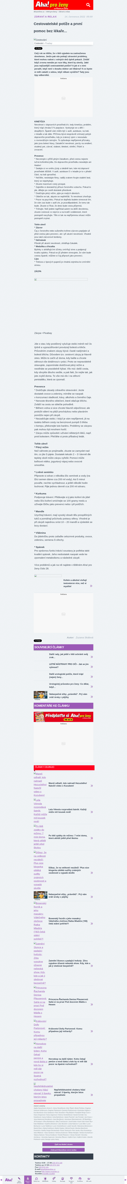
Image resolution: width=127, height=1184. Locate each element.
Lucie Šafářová (46, 1126)
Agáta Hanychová (40, 1108)
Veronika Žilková (61, 1137)
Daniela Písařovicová (69, 1110)
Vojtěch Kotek (81, 1137)
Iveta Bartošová (58, 1117)
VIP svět (88, 1181)
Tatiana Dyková (39, 1135)
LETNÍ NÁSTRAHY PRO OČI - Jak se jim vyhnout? (69, 665)
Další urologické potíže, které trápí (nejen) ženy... (66, 675)
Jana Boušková (58, 1119)
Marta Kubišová (48, 1128)
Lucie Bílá (82, 1124)
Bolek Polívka (79, 1108)
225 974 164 (55, 1165)
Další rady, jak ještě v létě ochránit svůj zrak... (68, 656)
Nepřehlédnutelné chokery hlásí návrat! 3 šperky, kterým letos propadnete (69, 1092)
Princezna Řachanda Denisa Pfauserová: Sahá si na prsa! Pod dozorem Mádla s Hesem (68, 1002)
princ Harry (55, 1139)
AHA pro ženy (51, 12)
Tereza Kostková (51, 1135)
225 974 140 (57, 1163)
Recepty (62, 1181)
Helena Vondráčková (65, 1115)
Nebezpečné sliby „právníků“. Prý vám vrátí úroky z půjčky (68, 695)
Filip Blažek (70, 1113)
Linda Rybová (73, 1124)
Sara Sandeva (49, 1133)
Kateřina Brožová (51, 1124)
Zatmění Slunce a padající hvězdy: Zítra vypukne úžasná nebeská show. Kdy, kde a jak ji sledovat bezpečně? (69, 963)
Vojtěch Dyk (72, 1137)
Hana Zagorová (51, 1115)
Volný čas (37, 1181)
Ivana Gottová (46, 1117)
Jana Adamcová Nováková (43, 1119)
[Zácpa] (61, 279)
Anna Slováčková (59, 1108)
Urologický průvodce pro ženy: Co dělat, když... (69, 685)
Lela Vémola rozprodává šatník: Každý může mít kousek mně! (67, 810)
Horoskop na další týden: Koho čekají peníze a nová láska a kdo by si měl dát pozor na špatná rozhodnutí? (68, 1061)
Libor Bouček (62, 1124)
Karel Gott (81, 1121)
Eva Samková (49, 1113)
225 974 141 (44, 1167)
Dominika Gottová (84, 1110)
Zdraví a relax (45, 16)
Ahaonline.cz (39, 12)
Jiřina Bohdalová (48, 1121)
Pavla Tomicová (65, 1130)
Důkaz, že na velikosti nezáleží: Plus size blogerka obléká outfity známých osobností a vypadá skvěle (69, 870)
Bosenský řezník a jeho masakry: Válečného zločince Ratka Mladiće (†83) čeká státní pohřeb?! (68, 921)
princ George (45, 1139)
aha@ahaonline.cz (48, 1169)
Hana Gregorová (39, 1115)
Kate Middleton (39, 1124)
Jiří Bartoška (86, 1119)
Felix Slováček (60, 1113)
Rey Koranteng (86, 1130)
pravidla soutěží (48, 1174)
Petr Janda (75, 1130)
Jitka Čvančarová (61, 1121)
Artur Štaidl (70, 1108)
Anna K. (49, 1108)
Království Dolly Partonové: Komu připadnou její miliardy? (65, 1030)
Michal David (69, 1128)
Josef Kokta (72, 1121)
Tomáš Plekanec (63, 1135)
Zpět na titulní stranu (64, 1144)
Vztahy (54, 1181)
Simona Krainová (61, 1133)
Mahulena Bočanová (85, 1126)
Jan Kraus (88, 1117)
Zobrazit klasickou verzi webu (63, 1150)
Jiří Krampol (38, 1121)
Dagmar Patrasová (54, 1110)
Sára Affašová (38, 1133)
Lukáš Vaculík (71, 1126)
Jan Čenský (79, 1117)
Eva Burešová (38, 1113)
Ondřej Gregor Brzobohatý (50, 1130)
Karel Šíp (89, 1121)
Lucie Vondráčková (59, 1126)
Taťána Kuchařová (85, 1133)
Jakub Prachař (69, 1117)
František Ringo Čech (82, 1113)
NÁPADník (45, 1181)
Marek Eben (38, 1128)
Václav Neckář (75, 1135)
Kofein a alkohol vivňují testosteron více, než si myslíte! (75, 583)
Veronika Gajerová (48, 1137)
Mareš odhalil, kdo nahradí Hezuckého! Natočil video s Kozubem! (68, 784)
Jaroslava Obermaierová (73, 1119)
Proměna (80, 1181)
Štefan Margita (73, 1133)
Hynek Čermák (78, 1115)
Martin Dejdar (59, 1128)
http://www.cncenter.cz (50, 1171)
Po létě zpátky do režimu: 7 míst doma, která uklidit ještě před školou (68, 836)
